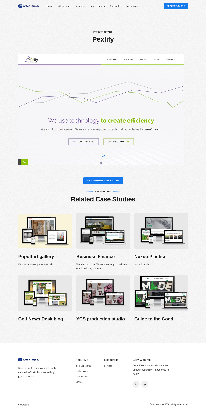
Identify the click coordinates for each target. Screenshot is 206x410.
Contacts (115, 6)
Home (49, 6)
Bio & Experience (83, 366)
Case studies (97, 6)
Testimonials (82, 371)
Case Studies (82, 376)
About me (64, 6)
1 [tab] (102, 154)
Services (80, 6)
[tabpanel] (103, 109)
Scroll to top (197, 206)
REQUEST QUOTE (176, 6)
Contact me (23, 404)
